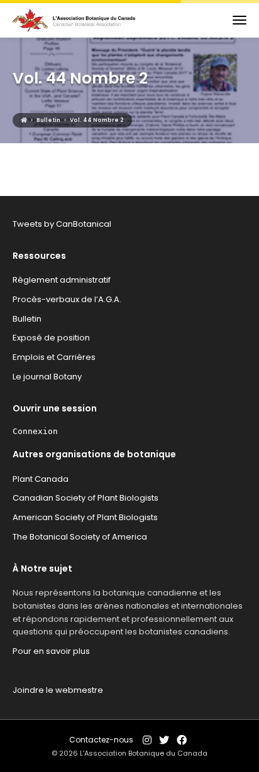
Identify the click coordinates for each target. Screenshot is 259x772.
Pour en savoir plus (51, 651)
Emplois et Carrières (54, 357)
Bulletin (27, 319)
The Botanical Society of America (80, 537)
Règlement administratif (62, 280)
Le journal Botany (47, 377)
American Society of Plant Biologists (85, 517)
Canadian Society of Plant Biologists (85, 498)
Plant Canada (41, 479)
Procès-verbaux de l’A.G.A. (67, 299)
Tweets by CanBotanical (62, 224)
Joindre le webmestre (58, 690)
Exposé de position (51, 338)
